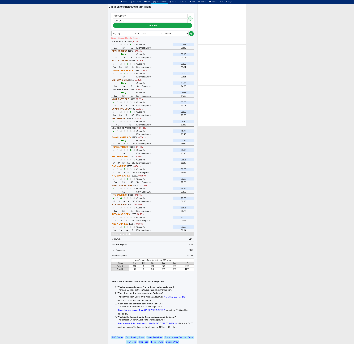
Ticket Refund (157, 342)
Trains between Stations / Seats (179, 337)
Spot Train (137, 2)
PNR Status (117, 337)
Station (203, 2)
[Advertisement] (222, 24)
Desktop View (172, 342)
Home (125, 2)
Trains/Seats (161, 2)
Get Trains (152, 25)
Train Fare (143, 342)
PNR (148, 2)
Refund (214, 2)
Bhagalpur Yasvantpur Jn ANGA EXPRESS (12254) (141, 310)
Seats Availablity (154, 337)
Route (173, 2)
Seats (184, 2)
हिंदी (221, 2)
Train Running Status (135, 337)
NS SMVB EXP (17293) (175, 297)
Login (230, 2)
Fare (193, 2)
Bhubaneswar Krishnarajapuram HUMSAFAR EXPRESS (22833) (147, 323)
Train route (131, 342)
